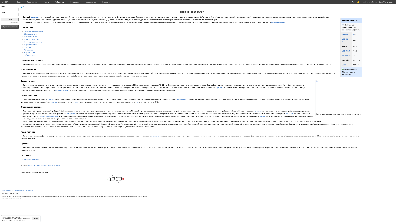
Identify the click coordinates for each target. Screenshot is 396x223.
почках (75, 102)
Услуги (46, 2)
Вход (381, 2)
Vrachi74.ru (6, 2)
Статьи (25, 7)
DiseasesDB (346, 56)
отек (137, 102)
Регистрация (389, 2)
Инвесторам (19, 191)
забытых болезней (278, 22)
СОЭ (185, 122)
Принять (35, 218)
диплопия (258, 111)
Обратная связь (7, 191)
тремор (262, 116)
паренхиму (220, 88)
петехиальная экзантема (48, 116)
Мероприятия (91, 2)
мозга (50, 99)
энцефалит (35, 17)
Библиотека (75, 2)
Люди (19, 2)
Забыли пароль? (14, 22)
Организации (32, 2)
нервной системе (61, 90)
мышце (55, 102)
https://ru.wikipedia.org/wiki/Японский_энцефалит (44, 165)
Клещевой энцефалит (32, 159)
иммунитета (156, 136)
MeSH (344, 65)
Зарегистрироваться (10, 27)
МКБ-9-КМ (346, 51)
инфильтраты (182, 99)
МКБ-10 (345, 35)
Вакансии (106, 2)
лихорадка (71, 114)
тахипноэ (289, 114)
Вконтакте (29, 191)
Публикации (59, 2)
